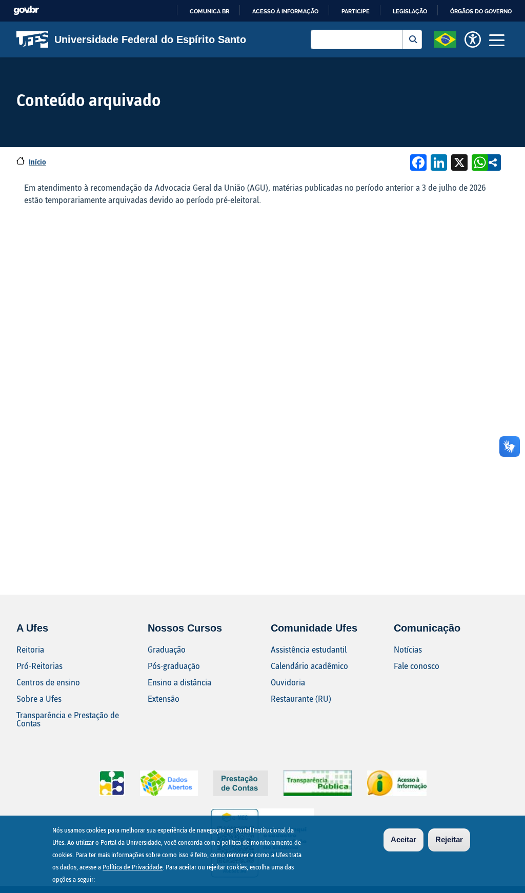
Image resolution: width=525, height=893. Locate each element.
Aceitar (403, 839)
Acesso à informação (285, 11)
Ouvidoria (288, 682)
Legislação (410, 11)
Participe (355, 11)
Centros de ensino (48, 682)
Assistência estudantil (309, 649)
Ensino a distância (179, 682)
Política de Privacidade (133, 867)
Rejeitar (449, 839)
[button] (445, 38)
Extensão (163, 698)
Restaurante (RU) (301, 698)
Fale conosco (416, 665)
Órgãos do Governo (481, 11)
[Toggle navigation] (497, 39)
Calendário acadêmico (309, 665)
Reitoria (30, 649)
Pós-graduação (174, 665)
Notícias (408, 649)
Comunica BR (209, 11)
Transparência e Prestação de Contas (67, 718)
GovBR (26, 10)
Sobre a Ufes (39, 698)
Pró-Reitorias (39, 665)
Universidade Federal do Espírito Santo (150, 39)
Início (37, 162)
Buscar (412, 39)
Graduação (167, 649)
